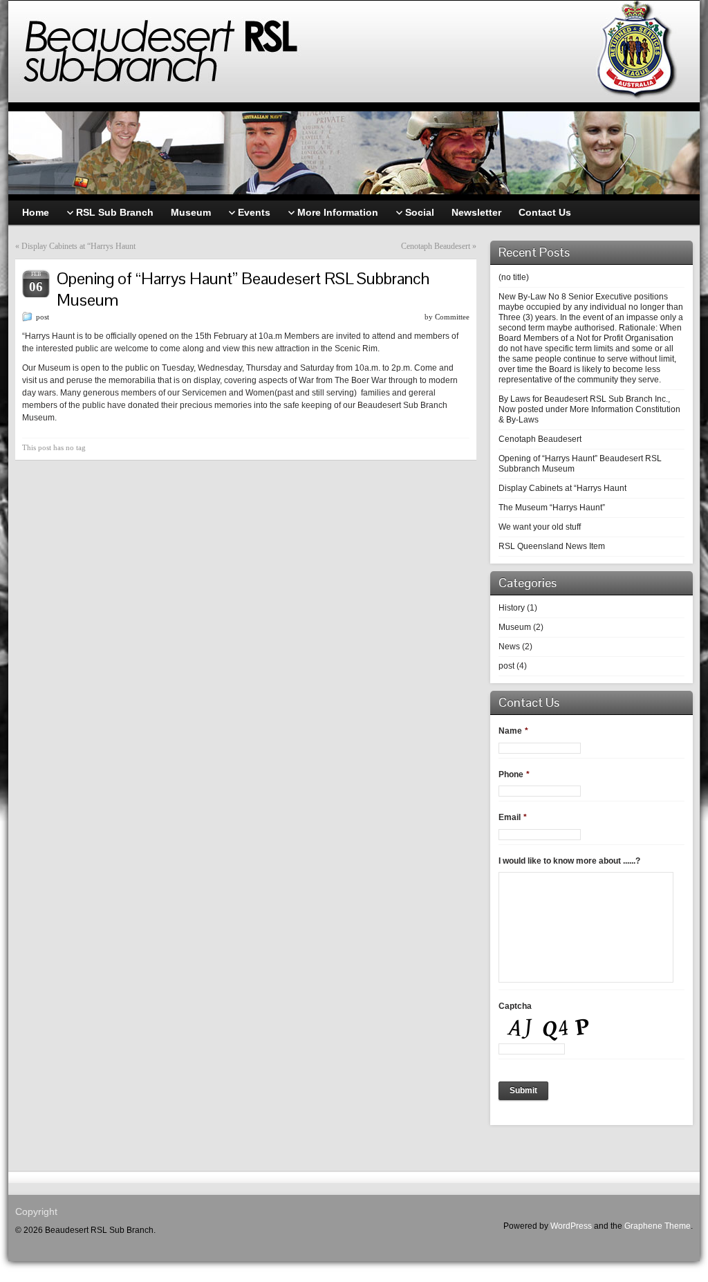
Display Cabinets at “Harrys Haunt (78, 246)
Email (513, 817)
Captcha (515, 1006)
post (42, 317)
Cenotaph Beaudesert (435, 246)
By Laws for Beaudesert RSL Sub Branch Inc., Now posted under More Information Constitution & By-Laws (589, 409)
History (512, 608)
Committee (452, 317)
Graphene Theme (657, 1226)
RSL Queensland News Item (552, 546)
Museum (515, 627)
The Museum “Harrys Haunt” (552, 507)
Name (513, 731)
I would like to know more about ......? (569, 861)
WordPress (571, 1226)
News (509, 646)
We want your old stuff (540, 527)
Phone (514, 774)
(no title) (514, 277)
